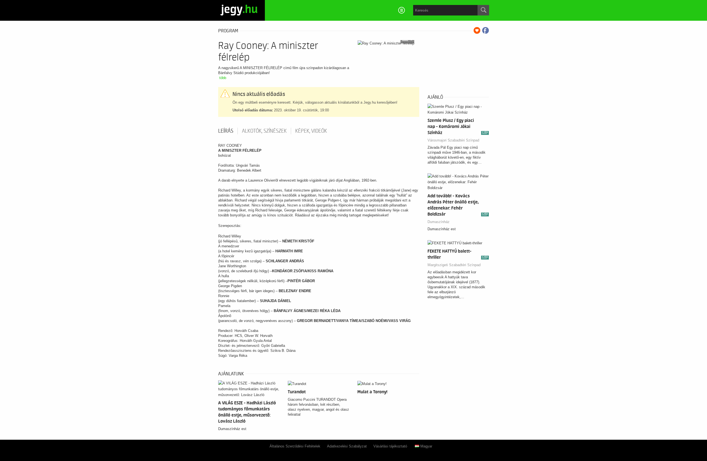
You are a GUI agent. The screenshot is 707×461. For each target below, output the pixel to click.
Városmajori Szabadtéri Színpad (453, 140)
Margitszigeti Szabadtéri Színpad (454, 265)
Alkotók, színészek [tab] (264, 131)
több (222, 78)
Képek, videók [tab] (311, 131)
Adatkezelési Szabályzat (347, 446)
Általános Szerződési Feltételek (295, 446)
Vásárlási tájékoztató (390, 446)
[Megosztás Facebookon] (485, 30)
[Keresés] (483, 10)
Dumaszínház (439, 222)
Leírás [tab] (225, 131)
